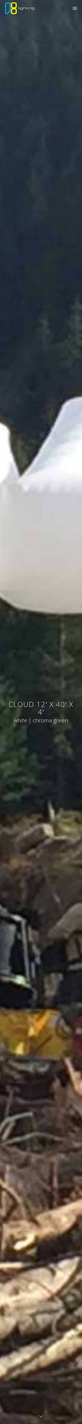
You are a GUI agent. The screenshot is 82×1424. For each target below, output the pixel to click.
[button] (75, 8)
